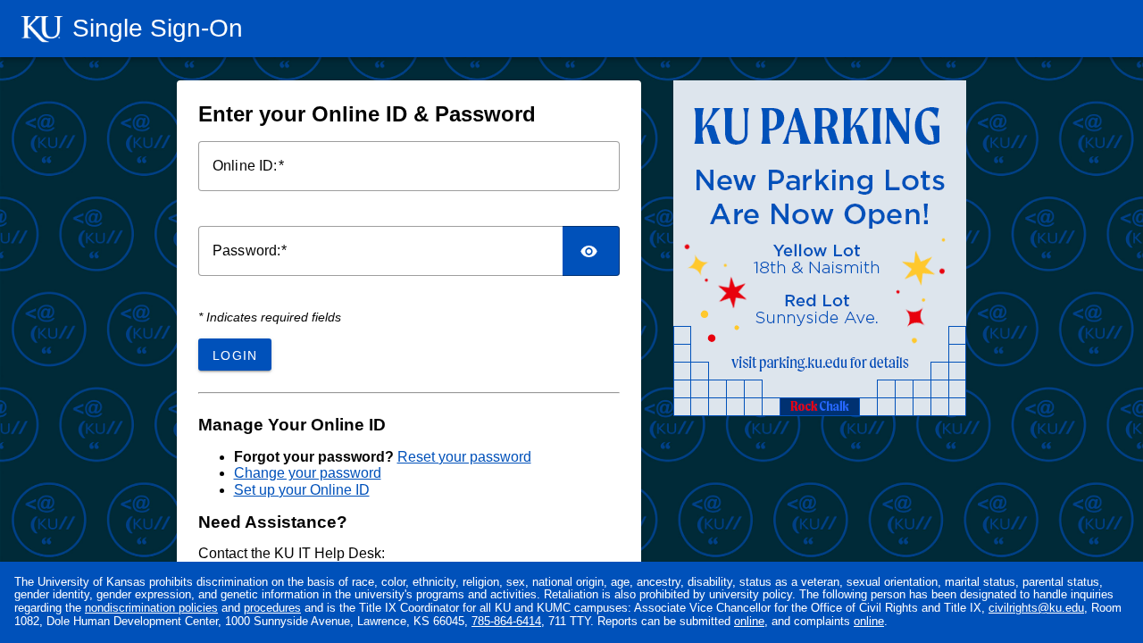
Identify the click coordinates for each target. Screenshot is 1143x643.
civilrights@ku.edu (1036, 607)
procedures (272, 607)
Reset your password (464, 456)
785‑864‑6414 (506, 621)
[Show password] (591, 251)
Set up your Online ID (302, 489)
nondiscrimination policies (151, 607)
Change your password (307, 472)
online (749, 621)
